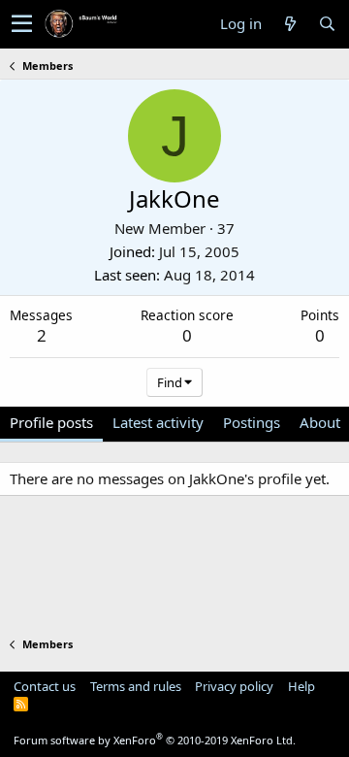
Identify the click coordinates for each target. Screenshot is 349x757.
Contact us (45, 686)
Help (301, 686)
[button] (22, 24)
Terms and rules (135, 686)
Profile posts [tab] (51, 422)
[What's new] (289, 24)
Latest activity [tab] (158, 422)
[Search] (326, 24)
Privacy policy (234, 686)
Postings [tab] (251, 422)
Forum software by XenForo (155, 740)
